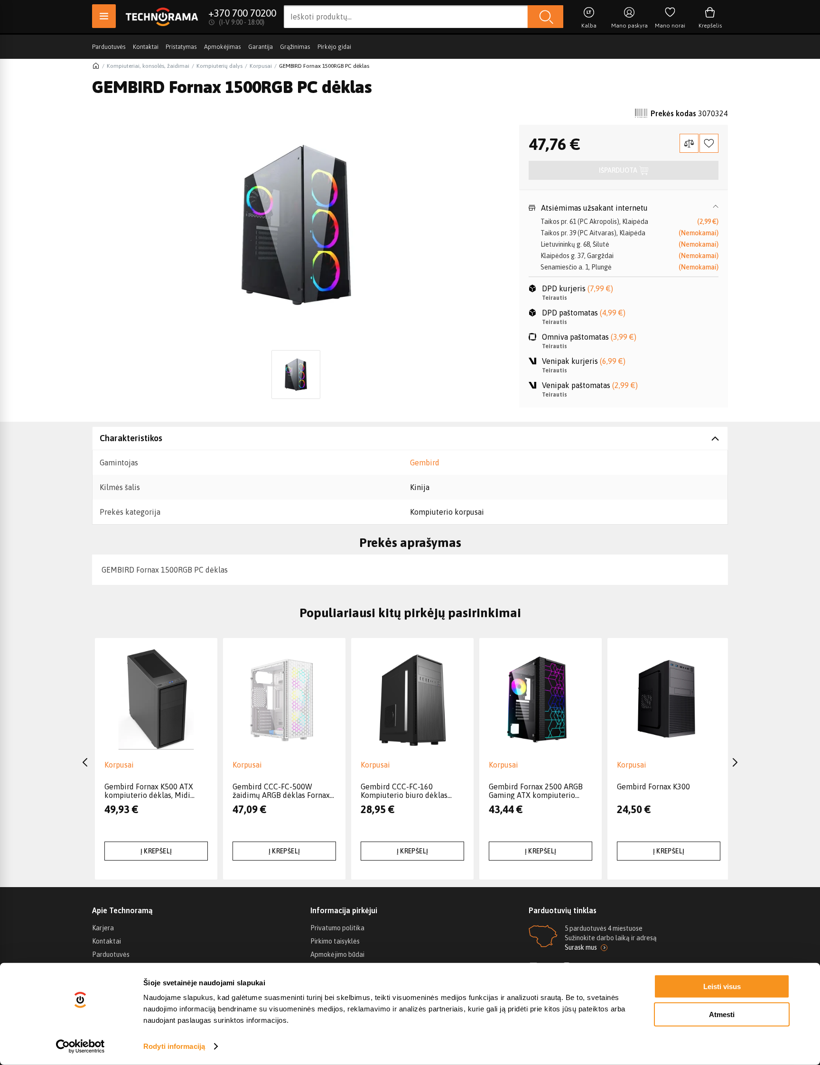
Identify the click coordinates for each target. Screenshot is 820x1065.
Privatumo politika (337, 928)
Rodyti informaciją (174, 1046)
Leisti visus (722, 986)
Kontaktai (145, 46)
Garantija (260, 46)
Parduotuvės (109, 46)
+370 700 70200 (242, 13)
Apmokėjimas (222, 46)
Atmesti (722, 1014)
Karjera (103, 928)
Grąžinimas (295, 46)
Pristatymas (181, 46)
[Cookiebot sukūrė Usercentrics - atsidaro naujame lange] (80, 1046)
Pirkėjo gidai (334, 46)
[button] (623, 208)
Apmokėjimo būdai (337, 954)
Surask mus (581, 947)
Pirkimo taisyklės (335, 941)
